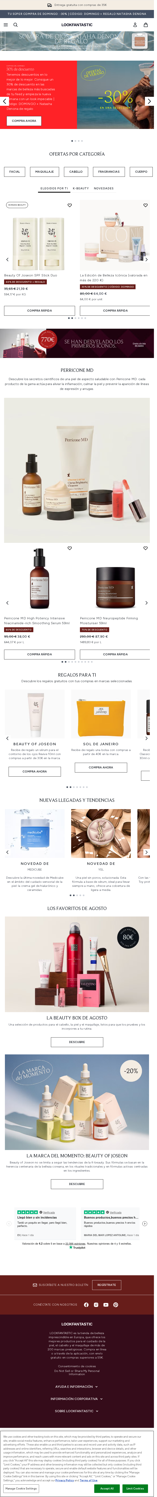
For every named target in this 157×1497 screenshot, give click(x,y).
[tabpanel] (77, 259)
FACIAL (14, 171)
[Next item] (146, 259)
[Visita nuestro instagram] (96, 1305)
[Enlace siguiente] (146, 738)
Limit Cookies (135, 1488)
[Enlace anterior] (7, 738)
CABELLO (76, 171)
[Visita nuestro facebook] (86, 1305)
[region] (77, 1464)
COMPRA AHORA (24, 121)
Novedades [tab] (104, 188)
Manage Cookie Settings (21, 1488)
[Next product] (146, 603)
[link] (135, 25)
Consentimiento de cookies (77, 1366)
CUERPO (141, 171)
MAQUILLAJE (44, 171)
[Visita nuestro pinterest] (116, 1305)
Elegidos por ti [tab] (54, 188)
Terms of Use (89, 1480)
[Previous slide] (4, 101)
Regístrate (107, 1285)
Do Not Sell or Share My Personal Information (77, 1372)
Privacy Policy (64, 1480)
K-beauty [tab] (81, 188)
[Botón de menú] (5, 25)
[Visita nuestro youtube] (106, 1305)
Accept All (106, 1488)
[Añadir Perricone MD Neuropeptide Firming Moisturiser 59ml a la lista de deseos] (145, 548)
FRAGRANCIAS (109, 171)
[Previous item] (7, 259)
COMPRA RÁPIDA (39, 310)
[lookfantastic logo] (77, 25)
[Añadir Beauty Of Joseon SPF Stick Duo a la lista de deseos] (70, 205)
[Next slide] (149, 101)
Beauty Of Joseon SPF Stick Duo (30, 275)
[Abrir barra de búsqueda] (15, 25)
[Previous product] (7, 603)
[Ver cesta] (146, 25)
